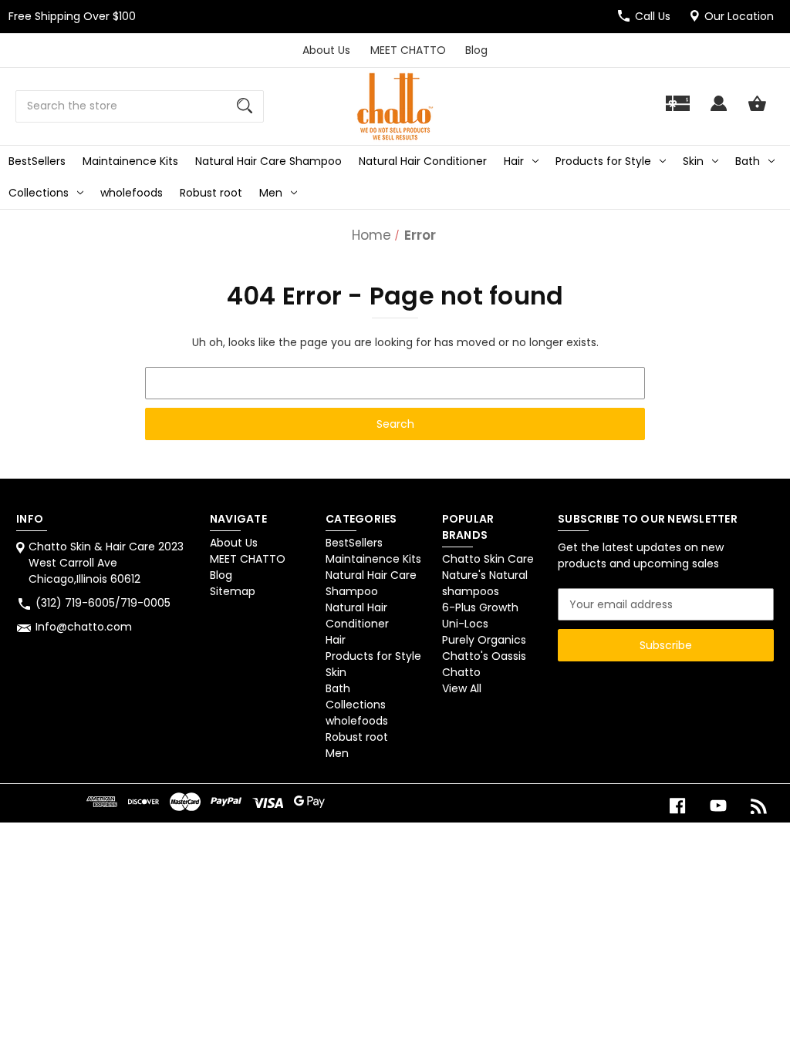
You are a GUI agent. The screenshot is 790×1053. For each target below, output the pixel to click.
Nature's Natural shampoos (485, 583)
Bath (747, 161)
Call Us (652, 16)
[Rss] (759, 806)
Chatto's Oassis (484, 656)
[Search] (244, 106)
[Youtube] (718, 806)
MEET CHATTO (408, 50)
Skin (693, 161)
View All (461, 688)
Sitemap (232, 591)
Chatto (461, 672)
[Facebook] (677, 806)
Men (270, 192)
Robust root (211, 192)
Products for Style (603, 161)
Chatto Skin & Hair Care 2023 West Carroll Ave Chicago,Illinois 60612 (106, 563)
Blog (476, 50)
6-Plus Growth (480, 607)
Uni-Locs (465, 623)
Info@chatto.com (83, 626)
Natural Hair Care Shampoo (268, 161)
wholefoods (131, 192)
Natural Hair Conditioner (423, 161)
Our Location (739, 16)
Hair (514, 161)
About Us (326, 50)
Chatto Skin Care (488, 559)
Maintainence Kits (130, 161)
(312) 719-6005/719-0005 (102, 603)
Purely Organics (484, 640)
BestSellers (37, 161)
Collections (38, 192)
